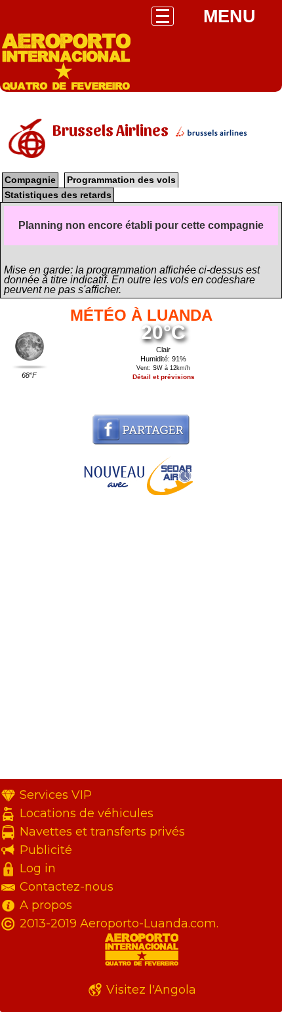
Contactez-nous (66, 887)
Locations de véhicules (86, 813)
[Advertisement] (141, 638)
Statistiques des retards (58, 195)
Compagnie (30, 179)
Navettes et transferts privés (102, 831)
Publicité (46, 850)
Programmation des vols (121, 179)
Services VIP (56, 795)
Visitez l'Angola (151, 989)
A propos (46, 905)
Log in (38, 868)
